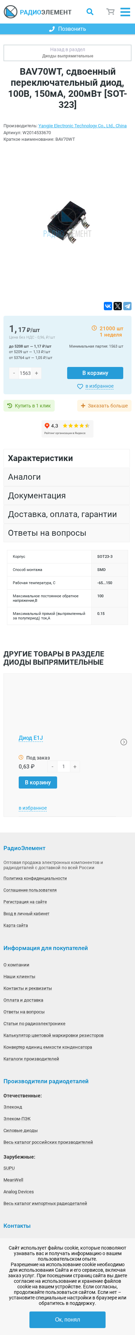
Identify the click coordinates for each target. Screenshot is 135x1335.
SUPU (9, 1168)
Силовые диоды (20, 1130)
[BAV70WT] (67, 222)
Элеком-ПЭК (16, 1118)
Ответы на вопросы (24, 1011)
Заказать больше (108, 405)
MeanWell (13, 1179)
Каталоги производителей (31, 1058)
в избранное (100, 386)
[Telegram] (127, 306)
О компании (16, 964)
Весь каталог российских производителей (48, 1142)
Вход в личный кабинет (26, 913)
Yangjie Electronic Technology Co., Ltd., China (82, 125)
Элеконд (12, 1107)
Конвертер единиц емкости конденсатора (47, 1047)
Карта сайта (15, 925)
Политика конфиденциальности (35, 878)
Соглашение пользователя (30, 890)
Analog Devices (18, 1191)
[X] (118, 306)
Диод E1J (31, 738)
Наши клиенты (19, 976)
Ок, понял (67, 1320)
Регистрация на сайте (25, 902)
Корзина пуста (111, 12)
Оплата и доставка (23, 1000)
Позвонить (72, 29)
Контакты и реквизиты (27, 988)
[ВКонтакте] (108, 306)
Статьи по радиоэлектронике (34, 1023)
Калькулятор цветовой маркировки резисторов (53, 1035)
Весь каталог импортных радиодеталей (45, 1203)
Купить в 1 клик (33, 405)
